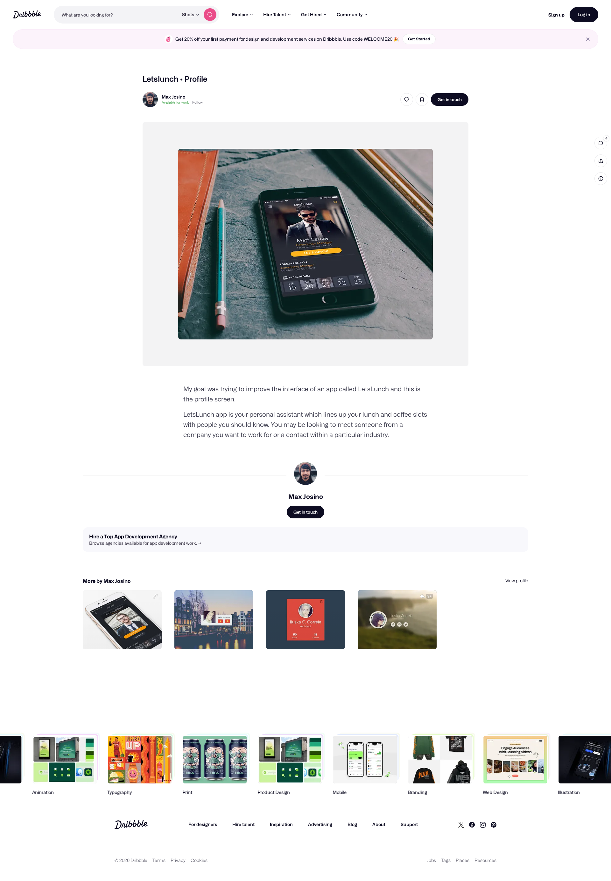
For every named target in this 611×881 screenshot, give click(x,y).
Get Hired (311, 14)
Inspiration (281, 824)
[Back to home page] (27, 14)
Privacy (178, 860)
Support (409, 824)
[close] (588, 39)
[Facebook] (472, 824)
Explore (240, 14)
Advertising (320, 824)
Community (349, 14)
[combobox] (116, 14)
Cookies (199, 860)
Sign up (556, 14)
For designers (202, 824)
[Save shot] (422, 99)
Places (462, 860)
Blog (352, 824)
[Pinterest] (493, 824)
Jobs (431, 860)
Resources (485, 860)
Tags (446, 860)
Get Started (419, 39)
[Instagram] (483, 824)
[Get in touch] (124, 637)
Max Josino (173, 96)
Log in (584, 14)
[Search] (210, 14)
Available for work (175, 102)
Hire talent (243, 824)
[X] (461, 824)
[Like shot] (406, 99)
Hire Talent (274, 14)
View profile (516, 580)
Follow (197, 102)
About (378, 824)
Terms (158, 860)
